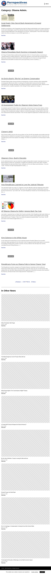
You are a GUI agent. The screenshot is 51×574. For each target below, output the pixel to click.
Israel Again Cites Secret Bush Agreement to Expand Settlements (21, 24)
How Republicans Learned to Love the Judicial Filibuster (22, 185)
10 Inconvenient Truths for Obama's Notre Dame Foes (21, 105)
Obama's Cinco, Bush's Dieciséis (13, 158)
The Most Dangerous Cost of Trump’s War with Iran (13, 356)
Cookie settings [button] (34, 572)
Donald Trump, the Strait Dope (8, 492)
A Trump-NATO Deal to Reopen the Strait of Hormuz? (13, 424)
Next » (34, 281)
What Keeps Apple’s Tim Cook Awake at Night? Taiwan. (14, 390)
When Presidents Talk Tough (8, 323)
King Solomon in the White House (14, 238)
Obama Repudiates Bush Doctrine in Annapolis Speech (22, 52)
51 (29, 281)
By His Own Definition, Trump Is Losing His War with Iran (14, 458)
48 (24, 281)
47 (23, 281)
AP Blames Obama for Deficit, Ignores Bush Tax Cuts (21, 211)
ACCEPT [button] (42, 572)
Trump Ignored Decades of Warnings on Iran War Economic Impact (17, 560)
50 (27, 281)
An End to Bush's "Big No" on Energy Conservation (20, 79)
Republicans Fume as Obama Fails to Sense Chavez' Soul (23, 264)
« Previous (17, 281)
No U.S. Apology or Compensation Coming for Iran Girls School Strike (17, 526)
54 (32, 281)
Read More (3, 35)
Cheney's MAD (7, 132)
